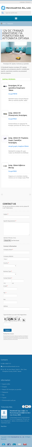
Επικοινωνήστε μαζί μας (9, 400)
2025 (4, 417)
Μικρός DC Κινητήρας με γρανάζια (11, 389)
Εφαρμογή (10, 23)
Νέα (3, 395)
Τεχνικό (4, 397)
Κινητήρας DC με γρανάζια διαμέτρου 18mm (16, 87)
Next (29, 406)
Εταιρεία (4, 386)
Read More (3, 426)
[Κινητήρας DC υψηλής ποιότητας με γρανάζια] (16, 52)
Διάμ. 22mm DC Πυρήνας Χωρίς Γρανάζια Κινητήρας (18, 140)
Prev (23, 406)
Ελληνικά (28, 2)
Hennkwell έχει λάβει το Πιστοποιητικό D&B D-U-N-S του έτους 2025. (20, 413)
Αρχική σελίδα (6, 384)
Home (4, 23)
